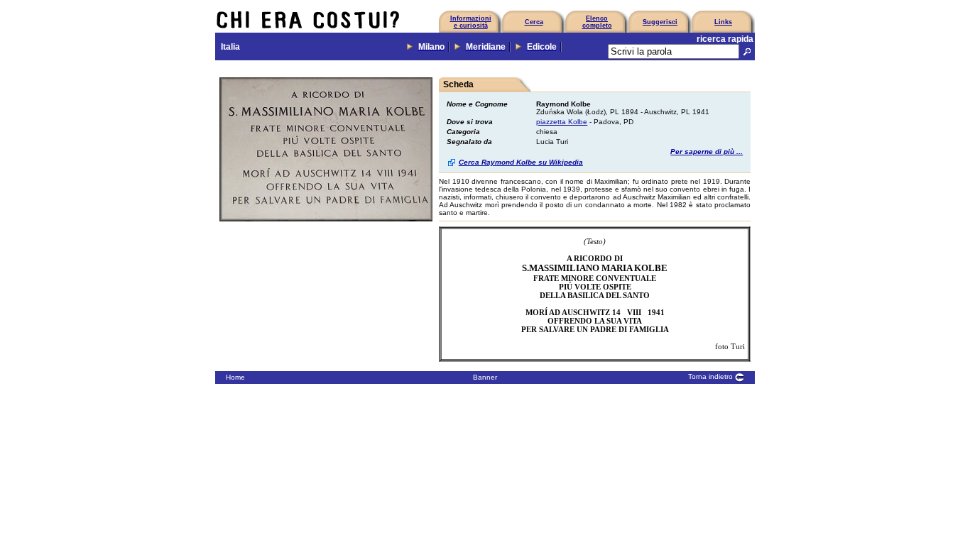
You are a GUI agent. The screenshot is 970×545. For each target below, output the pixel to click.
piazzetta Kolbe (561, 122)
